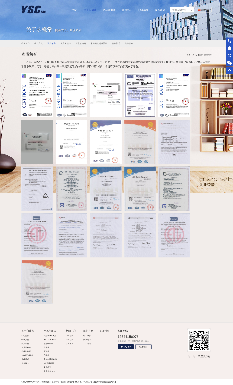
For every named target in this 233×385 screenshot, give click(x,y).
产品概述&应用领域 (52, 336)
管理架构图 (80, 43)
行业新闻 (69, 339)
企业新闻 (69, 336)
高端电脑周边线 (50, 359)
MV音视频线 (49, 363)
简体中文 (205, 10)
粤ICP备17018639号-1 (84, 382)
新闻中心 (127, 10)
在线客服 (229, 48)
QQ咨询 (127, 347)
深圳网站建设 (101, 382)
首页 (75, 10)
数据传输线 (48, 343)
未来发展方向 (49, 371)
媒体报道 (69, 343)
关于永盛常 (90, 10)
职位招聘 (87, 339)
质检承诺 (116, 43)
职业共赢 (143, 10)
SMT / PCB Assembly (53, 339)
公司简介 (25, 43)
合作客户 (129, 43)
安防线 (46, 355)
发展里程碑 (65, 43)
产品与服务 (109, 10)
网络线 (46, 347)
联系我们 (160, 10)
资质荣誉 (51, 43)
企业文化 (38, 43)
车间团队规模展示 (99, 43)
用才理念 (87, 336)
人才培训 (87, 343)
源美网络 (111, 382)
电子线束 (47, 367)
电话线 (46, 351)
